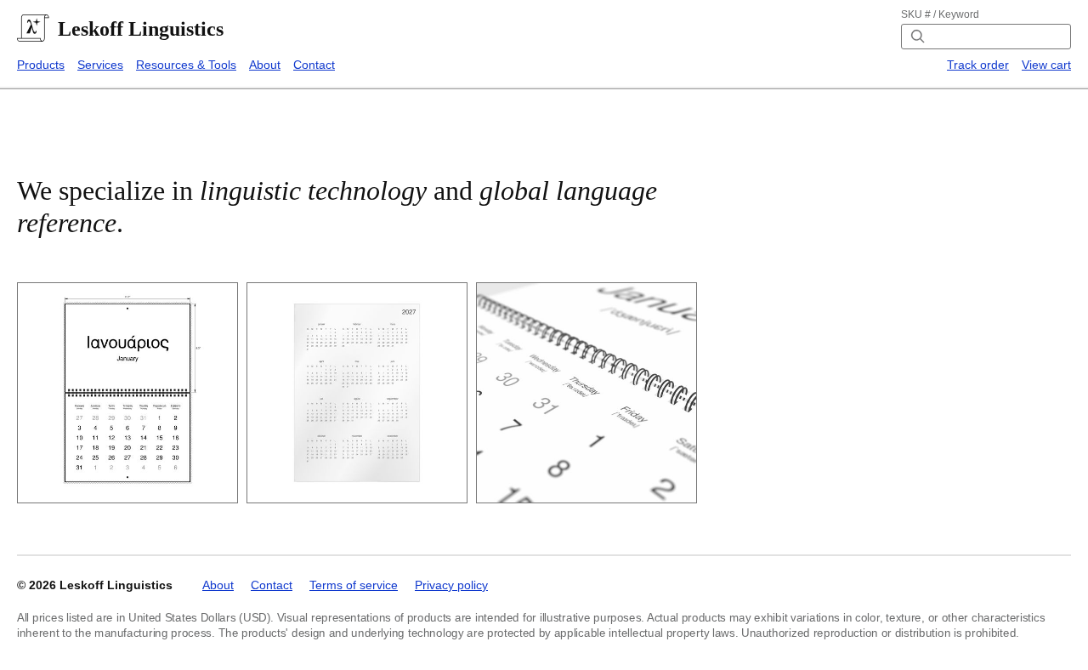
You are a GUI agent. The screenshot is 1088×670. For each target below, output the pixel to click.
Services (100, 64)
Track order (978, 64)
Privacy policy (451, 585)
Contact (314, 64)
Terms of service (353, 585)
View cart (1046, 64)
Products (41, 64)
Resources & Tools (186, 64)
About (264, 64)
